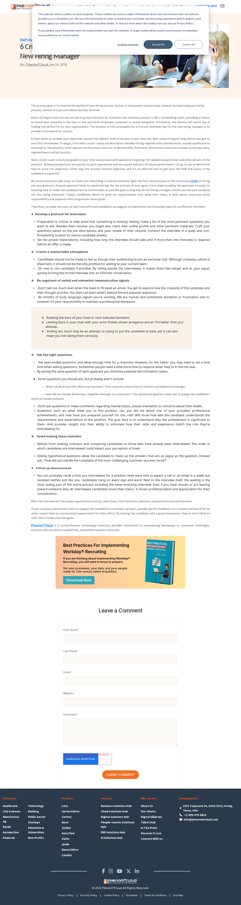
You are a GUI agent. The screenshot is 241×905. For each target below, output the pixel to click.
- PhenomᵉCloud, (35, 64)
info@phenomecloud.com (201, 819)
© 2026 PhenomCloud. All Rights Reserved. (120, 888)
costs (194, 181)
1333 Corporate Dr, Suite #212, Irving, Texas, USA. (208, 808)
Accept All (158, 44)
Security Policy (88, 895)
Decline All (188, 44)
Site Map (178, 895)
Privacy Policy (66, 895)
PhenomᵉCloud (42, 525)
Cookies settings (128, 44)
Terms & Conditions (155, 895)
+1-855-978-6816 (195, 815)
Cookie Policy (111, 895)
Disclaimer (132, 895)
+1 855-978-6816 (206, 5)
